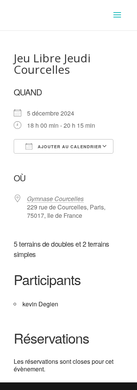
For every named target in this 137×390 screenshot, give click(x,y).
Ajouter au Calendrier (69, 146)
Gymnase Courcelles (55, 198)
